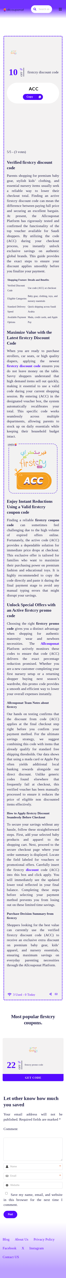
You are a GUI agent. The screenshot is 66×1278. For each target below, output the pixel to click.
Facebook (9, 1248)
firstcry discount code (43, 72)
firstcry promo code (34, 1064)
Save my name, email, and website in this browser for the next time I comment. (33, 1200)
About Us (21, 1239)
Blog (6, 1239)
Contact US (11, 1257)
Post (10, 1214)
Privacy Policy (44, 1239)
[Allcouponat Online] (14, 9)
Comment (11, 1129)
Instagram (36, 1248)
